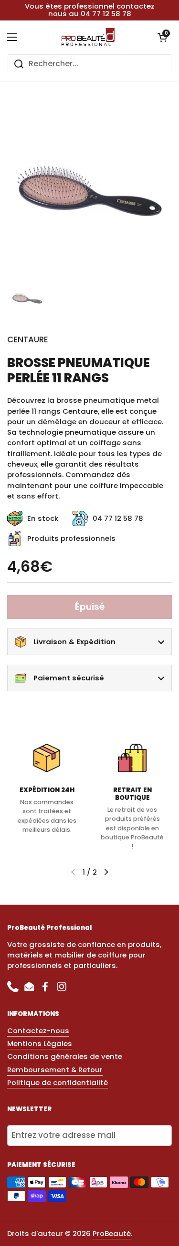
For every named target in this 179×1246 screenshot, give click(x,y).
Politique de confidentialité (57, 1082)
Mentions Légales (39, 1043)
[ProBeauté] (87, 37)
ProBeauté (112, 1233)
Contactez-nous (38, 1031)
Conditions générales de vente (64, 1056)
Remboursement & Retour (55, 1070)
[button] (162, 37)
